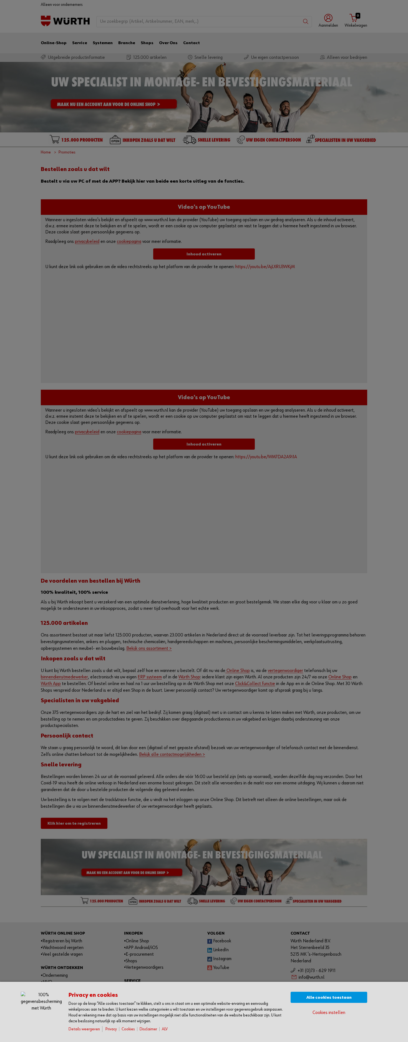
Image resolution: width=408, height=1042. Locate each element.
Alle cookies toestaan (329, 997)
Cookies (128, 1029)
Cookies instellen (329, 1012)
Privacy (111, 1029)
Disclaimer (148, 1029)
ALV (165, 1029)
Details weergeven (84, 1029)
